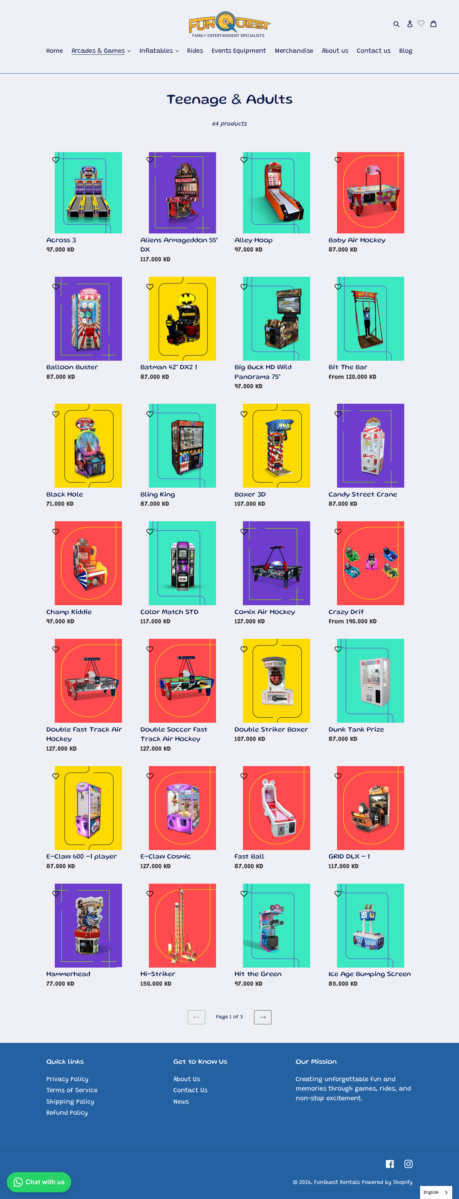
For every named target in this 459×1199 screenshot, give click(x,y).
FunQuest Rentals (337, 1182)
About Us (186, 1079)
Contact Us (190, 1090)
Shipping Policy (70, 1102)
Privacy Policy (67, 1079)
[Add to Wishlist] (57, 160)
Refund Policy (67, 1113)
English (431, 1192)
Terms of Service (71, 1090)
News (181, 1102)
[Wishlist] (421, 24)
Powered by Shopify (387, 1182)
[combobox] (436, 1192)
